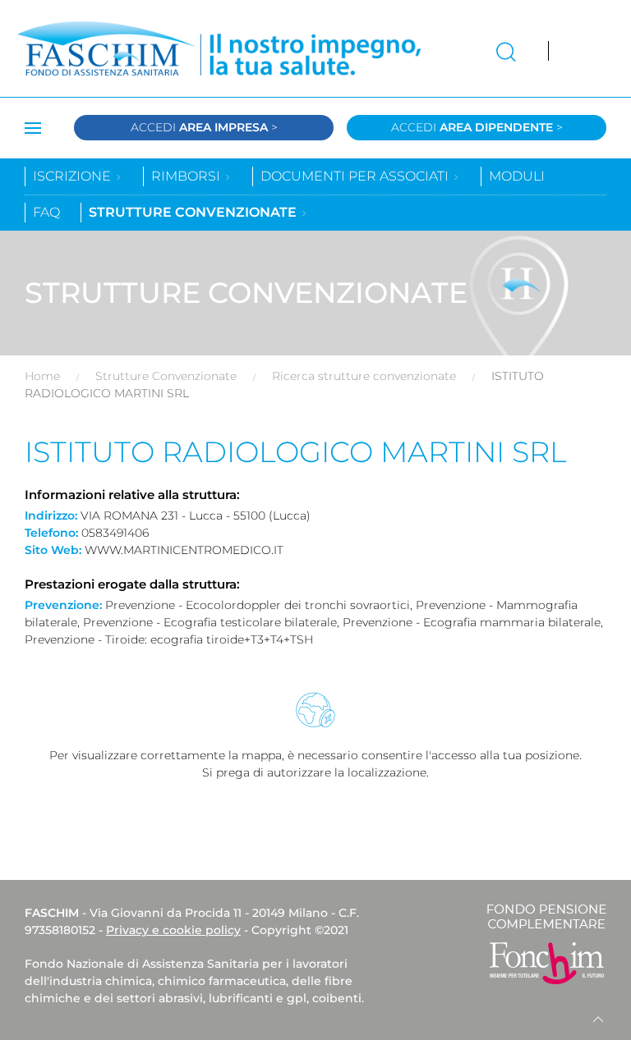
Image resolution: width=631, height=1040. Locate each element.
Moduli (517, 176)
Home (42, 376)
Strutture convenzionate (194, 212)
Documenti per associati (356, 176)
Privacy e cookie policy (173, 930)
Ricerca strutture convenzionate (364, 376)
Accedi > (204, 127)
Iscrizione (73, 176)
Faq (46, 212)
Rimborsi (187, 176)
